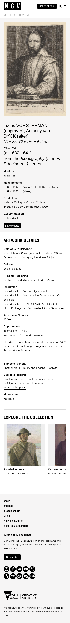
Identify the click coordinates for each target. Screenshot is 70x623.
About (7, 501)
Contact (8, 506)
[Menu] (65, 6)
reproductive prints (15, 387)
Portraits (52, 368)
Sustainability (12, 511)
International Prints (14, 330)
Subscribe (12, 557)
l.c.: (21, 304)
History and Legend (34, 368)
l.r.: (20, 295)
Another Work (12, 368)
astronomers (37, 379)
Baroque (9, 398)
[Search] (60, 6)
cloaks (50, 379)
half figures (10, 383)
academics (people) (15, 379)
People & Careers (13, 521)
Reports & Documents (16, 526)
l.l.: (20, 291)
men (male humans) (31, 383)
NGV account (11, 548)
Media (7, 516)
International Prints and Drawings (23, 335)
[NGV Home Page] (12, 6)
